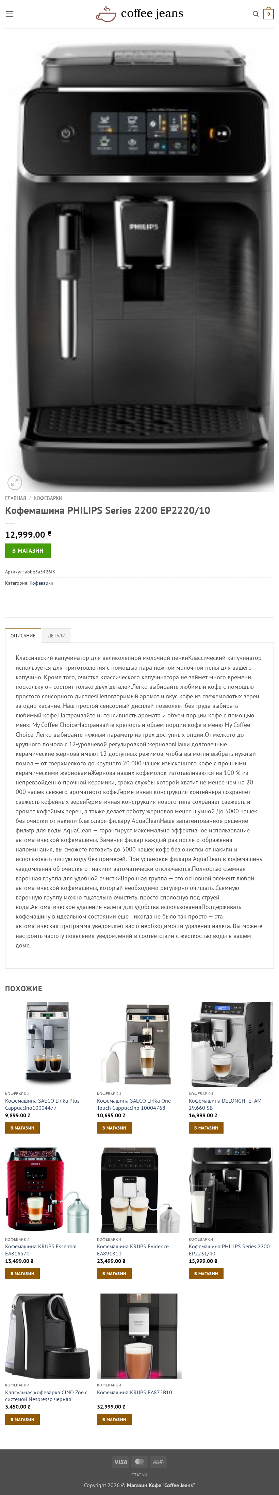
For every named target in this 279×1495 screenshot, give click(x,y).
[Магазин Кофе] (139, 14)
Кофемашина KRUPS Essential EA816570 (41, 1250)
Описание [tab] (23, 636)
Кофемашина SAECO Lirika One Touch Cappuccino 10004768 (134, 1104)
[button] (9, 14)
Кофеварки (48, 498)
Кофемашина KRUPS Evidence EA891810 (133, 1250)
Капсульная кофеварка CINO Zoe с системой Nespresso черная (46, 1396)
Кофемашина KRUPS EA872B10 (134, 1392)
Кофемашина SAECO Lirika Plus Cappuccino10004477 (42, 1104)
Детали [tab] (57, 636)
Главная (15, 498)
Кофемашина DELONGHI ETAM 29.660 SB (225, 1104)
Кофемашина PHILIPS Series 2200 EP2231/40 (229, 1250)
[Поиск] (256, 14)
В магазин (27, 550)
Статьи (139, 1475)
